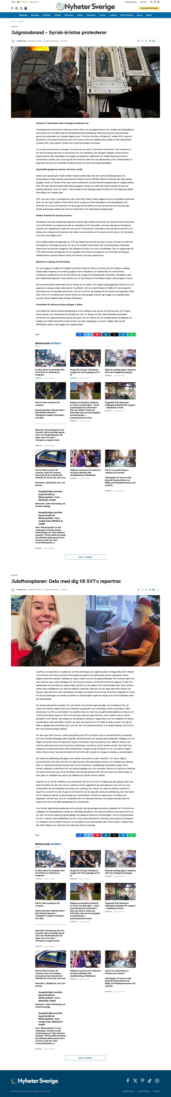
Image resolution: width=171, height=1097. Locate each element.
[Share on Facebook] (138, 41)
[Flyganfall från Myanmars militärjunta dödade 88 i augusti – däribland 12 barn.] (120, 391)
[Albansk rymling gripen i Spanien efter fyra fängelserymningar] (120, 358)
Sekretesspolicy (131, 2)
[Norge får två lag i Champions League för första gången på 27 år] (85, 358)
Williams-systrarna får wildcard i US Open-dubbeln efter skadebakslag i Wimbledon (85, 472)
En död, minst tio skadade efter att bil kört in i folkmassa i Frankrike (50, 372)
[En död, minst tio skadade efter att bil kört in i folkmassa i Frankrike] (50, 358)
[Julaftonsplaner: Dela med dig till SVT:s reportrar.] (85, 630)
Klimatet (91, 15)
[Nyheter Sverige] (85, 8)
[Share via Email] (153, 41)
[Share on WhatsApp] (146, 41)
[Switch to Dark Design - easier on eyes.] (21, 8)
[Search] (16, 8)
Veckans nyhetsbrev (149, 8)
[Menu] (12, 8)
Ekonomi (69, 15)
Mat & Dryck (127, 15)
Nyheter (23, 15)
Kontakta (143, 2)
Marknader (23, 2)
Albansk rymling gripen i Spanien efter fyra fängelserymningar (120, 371)
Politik (57, 15)
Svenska (35, 2)
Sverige (35, 15)
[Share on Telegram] (150, 41)
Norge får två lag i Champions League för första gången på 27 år (85, 372)
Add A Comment (85, 557)
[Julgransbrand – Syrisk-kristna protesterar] (85, 82)
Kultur (102, 15)
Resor (140, 15)
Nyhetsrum (22, 41)
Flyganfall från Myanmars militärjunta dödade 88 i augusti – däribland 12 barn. (120, 405)
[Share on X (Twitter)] (142, 41)
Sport (149, 15)
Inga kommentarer (52, 41)
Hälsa (80, 15)
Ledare (113, 15)
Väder (13, 2)
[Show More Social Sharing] (158, 41)
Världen (47, 15)
